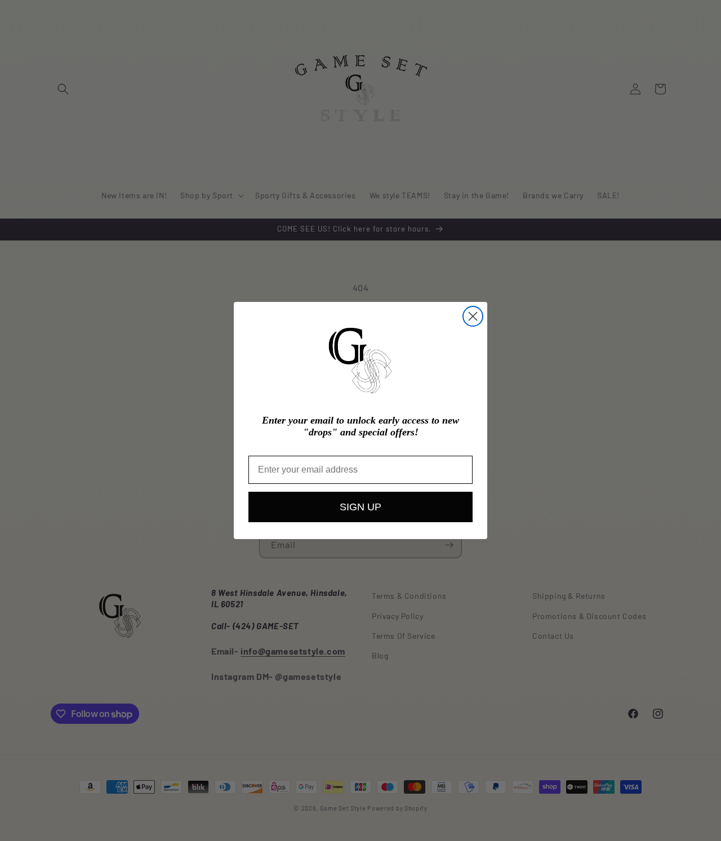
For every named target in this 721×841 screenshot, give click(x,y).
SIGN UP (360, 507)
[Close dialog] (473, 316)
